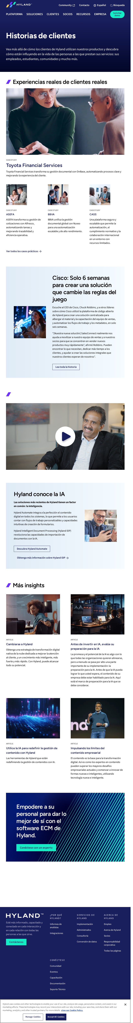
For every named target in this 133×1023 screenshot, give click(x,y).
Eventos (54, 972)
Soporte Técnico (58, 989)
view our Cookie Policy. (72, 1010)
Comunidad (55, 966)
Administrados (84, 930)
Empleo (107, 924)
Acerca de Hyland (112, 930)
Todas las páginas (112, 950)
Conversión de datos (87, 941)
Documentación (57, 983)
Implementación (85, 924)
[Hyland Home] (19, 5)
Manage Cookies (33, 1016)
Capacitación (56, 977)
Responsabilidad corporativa (112, 943)
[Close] (125, 1004)
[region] (65, 1011)
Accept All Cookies (56, 1016)
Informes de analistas (56, 926)
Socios (107, 936)
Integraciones (56, 933)
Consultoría (82, 936)
